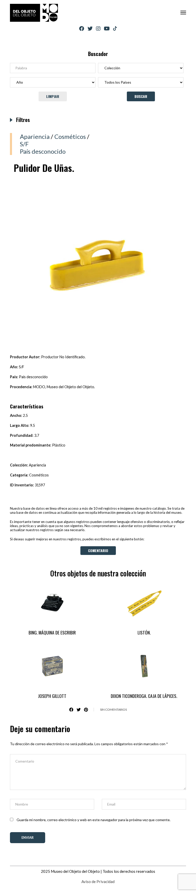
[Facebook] (81, 28)
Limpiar (52, 96)
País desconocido (43, 151)
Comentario (98, 550)
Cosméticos (70, 136)
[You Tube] (107, 28)
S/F (24, 144)
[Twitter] (90, 28)
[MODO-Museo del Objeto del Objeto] (34, 13)
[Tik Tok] (115, 28)
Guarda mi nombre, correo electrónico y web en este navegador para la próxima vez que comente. (93, 820)
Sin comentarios (113, 709)
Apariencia (35, 136)
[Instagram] (98, 28)
